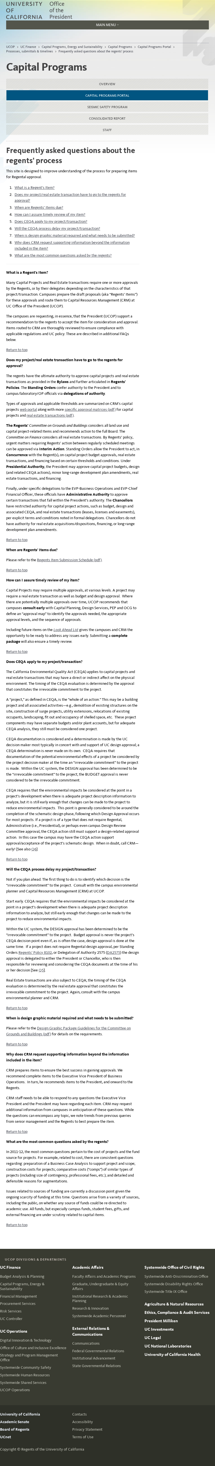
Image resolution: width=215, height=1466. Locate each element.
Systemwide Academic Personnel (99, 1316)
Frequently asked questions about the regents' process (96, 51)
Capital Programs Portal (154, 47)
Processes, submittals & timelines (29, 51)
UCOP (10, 47)
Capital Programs (120, 47)
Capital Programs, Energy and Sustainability (72, 47)
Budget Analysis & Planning (22, 1276)
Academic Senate (14, 1421)
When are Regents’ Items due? (39, 207)
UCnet (5, 1437)
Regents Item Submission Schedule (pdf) (69, 560)
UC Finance (28, 47)
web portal (28, 409)
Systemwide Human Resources (25, 1375)
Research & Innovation (90, 1308)
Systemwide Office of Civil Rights (174, 1267)
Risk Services (11, 1311)
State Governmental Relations (96, 1365)
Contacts (79, 1414)
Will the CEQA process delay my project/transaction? (57, 228)
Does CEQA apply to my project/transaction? (51, 221)
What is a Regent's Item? (35, 187)
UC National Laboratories (167, 1346)
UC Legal (152, 1337)
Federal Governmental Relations (98, 1351)
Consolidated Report (107, 118)
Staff (107, 130)
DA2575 (113, 952)
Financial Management (18, 1296)
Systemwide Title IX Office (165, 1291)
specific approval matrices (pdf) (90, 409)
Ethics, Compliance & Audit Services (176, 1312)
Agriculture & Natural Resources (174, 1304)
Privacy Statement (87, 1429)
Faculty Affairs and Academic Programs (104, 1276)
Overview (107, 84)
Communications (86, 1343)
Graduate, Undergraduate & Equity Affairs (100, 1286)
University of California (20, 1414)
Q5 (41, 970)
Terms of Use (83, 1437)
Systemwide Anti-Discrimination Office (176, 1276)
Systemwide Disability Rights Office (173, 1284)
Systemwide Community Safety (25, 1367)
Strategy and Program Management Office (29, 1357)
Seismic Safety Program (107, 107)
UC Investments (159, 1329)
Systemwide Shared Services (23, 1382)
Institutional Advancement (93, 1358)
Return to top (16, 349)
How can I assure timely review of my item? (50, 214)
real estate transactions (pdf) (50, 415)
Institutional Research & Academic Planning (100, 1298)
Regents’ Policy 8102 (35, 952)
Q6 (33, 849)
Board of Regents (14, 1429)
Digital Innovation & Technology (26, 1340)
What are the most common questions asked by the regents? (63, 255)
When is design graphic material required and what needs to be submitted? (75, 235)
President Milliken (161, 1320)
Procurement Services (18, 1303)
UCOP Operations (15, 1390)
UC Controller (11, 1318)
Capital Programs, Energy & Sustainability (22, 1286)
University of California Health (172, 1354)
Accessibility (82, 1421)
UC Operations (13, 1331)
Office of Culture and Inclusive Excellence (33, 1348)
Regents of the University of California (52, 1449)
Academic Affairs (87, 1267)
